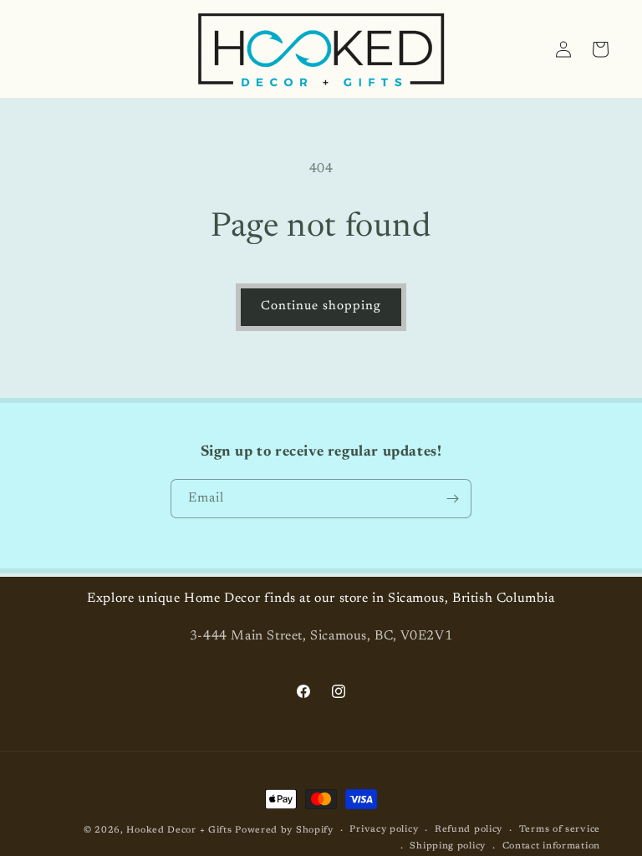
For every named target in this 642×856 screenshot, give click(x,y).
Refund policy (468, 829)
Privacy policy (383, 829)
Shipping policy (448, 846)
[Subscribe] (452, 498)
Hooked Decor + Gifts (179, 830)
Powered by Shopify (284, 830)
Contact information (551, 846)
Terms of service (559, 829)
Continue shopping (321, 306)
